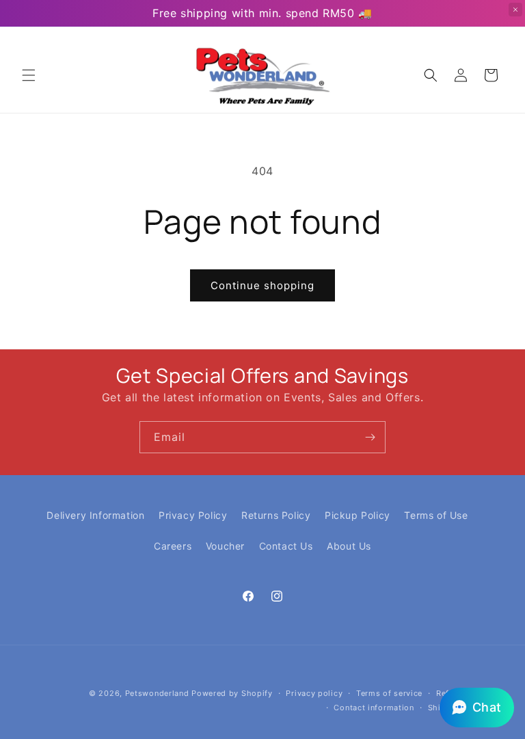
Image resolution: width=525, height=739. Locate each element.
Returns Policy (275, 515)
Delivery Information (95, 515)
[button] (29, 75)
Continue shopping (262, 285)
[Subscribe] (370, 437)
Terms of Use (436, 515)
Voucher (225, 546)
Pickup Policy (357, 515)
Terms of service (389, 693)
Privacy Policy (193, 515)
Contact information (374, 707)
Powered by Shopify (232, 693)
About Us (349, 546)
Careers (172, 546)
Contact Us (286, 546)
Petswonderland (157, 693)
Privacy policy (314, 693)
